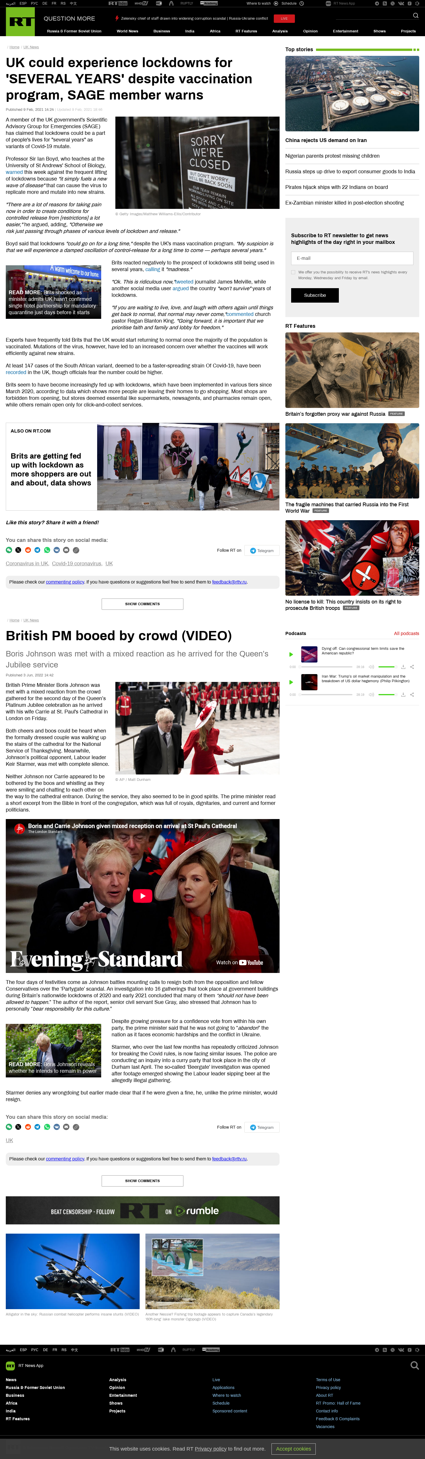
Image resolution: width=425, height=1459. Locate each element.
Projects (408, 31)
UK (109, 563)
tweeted (184, 282)
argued (181, 288)
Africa (215, 31)
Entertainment (345, 31)
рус (34, 1350)
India (189, 31)
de (45, 1350)
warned (14, 172)
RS (63, 3)
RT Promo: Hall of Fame (338, 1403)
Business (162, 31)
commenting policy (65, 581)
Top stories (299, 49)
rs (64, 1350)
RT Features (246, 31)
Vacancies (325, 1427)
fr (55, 1350)
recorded (16, 372)
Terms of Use (328, 1380)
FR (54, 3)
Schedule (221, 1403)
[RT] (118, 3)
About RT (324, 1395)
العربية (10, 3)
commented (240, 314)
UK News (31, 47)
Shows (380, 31)
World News (127, 31)
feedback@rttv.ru (229, 581)
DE (44, 3)
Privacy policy (328, 1388)
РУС (34, 3)
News (11, 1380)
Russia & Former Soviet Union (74, 31)
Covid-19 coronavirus (76, 563)
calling (152, 269)
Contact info (327, 1411)
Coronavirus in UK (27, 563)
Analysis (280, 31)
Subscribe (315, 295)
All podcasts (406, 633)
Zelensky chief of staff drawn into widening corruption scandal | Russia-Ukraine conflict (194, 18)
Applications (223, 1388)
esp (23, 1350)
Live (216, 1380)
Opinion (310, 31)
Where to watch (226, 1395)
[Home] (20, 21)
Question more (69, 18)
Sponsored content (229, 1411)
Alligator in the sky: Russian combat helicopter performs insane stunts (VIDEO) (72, 1314)
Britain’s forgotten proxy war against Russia (336, 414)
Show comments (142, 604)
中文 (73, 3)
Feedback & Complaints (338, 1419)
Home (14, 47)
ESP (23, 3)
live (284, 18)
